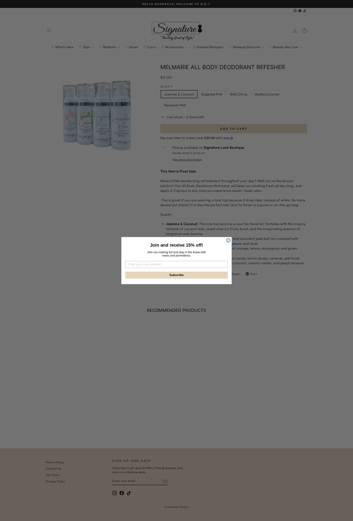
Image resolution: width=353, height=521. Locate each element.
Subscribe (176, 275)
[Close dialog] (228, 240)
